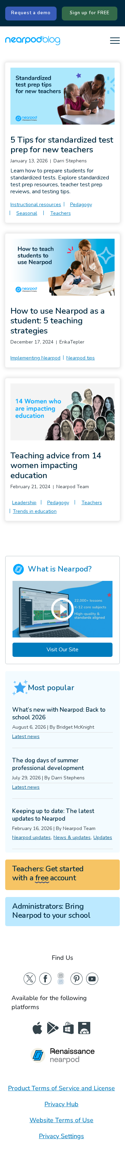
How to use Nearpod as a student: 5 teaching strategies (57, 321)
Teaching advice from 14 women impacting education (55, 465)
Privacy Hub (61, 1104)
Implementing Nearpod (35, 358)
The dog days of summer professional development (48, 764)
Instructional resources (35, 204)
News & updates (72, 837)
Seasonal (26, 213)
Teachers (60, 213)
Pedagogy (81, 204)
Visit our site (62, 649)
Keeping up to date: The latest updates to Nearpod (53, 815)
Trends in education (35, 511)
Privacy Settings (61, 1136)
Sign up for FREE (89, 13)
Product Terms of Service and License (61, 1088)
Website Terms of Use (61, 1120)
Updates (102, 837)
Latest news (26, 736)
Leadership (24, 502)
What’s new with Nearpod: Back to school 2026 (59, 713)
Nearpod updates (31, 837)
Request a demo (31, 13)
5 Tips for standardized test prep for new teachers (61, 144)
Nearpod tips (80, 358)
